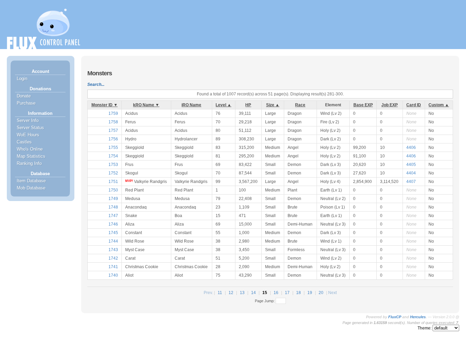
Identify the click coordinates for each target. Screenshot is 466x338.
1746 (113, 224)
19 (309, 292)
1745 (113, 232)
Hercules (418, 317)
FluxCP (394, 317)
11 (220, 292)
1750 (113, 190)
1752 (113, 173)
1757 (113, 130)
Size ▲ (272, 105)
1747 (113, 215)
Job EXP (389, 105)
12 (231, 292)
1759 (113, 113)
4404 (411, 173)
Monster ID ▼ (104, 105)
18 (298, 292)
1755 (113, 147)
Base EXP (363, 105)
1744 (113, 241)
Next (332, 292)
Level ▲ (223, 105)
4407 (411, 181)
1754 (113, 156)
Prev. (208, 292)
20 (321, 292)
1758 (113, 122)
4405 (411, 164)
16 (276, 292)
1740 (113, 275)
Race (300, 105)
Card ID (413, 105)
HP (248, 105)
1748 (113, 207)
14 (253, 292)
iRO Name (191, 105)
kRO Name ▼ (146, 105)
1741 (113, 266)
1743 (113, 249)
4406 (411, 147)
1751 (113, 181)
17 (287, 292)
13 (242, 292)
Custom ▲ (438, 105)
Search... (95, 84)
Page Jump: (265, 301)
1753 (113, 164)
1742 (113, 258)
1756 (113, 139)
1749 (113, 198)
